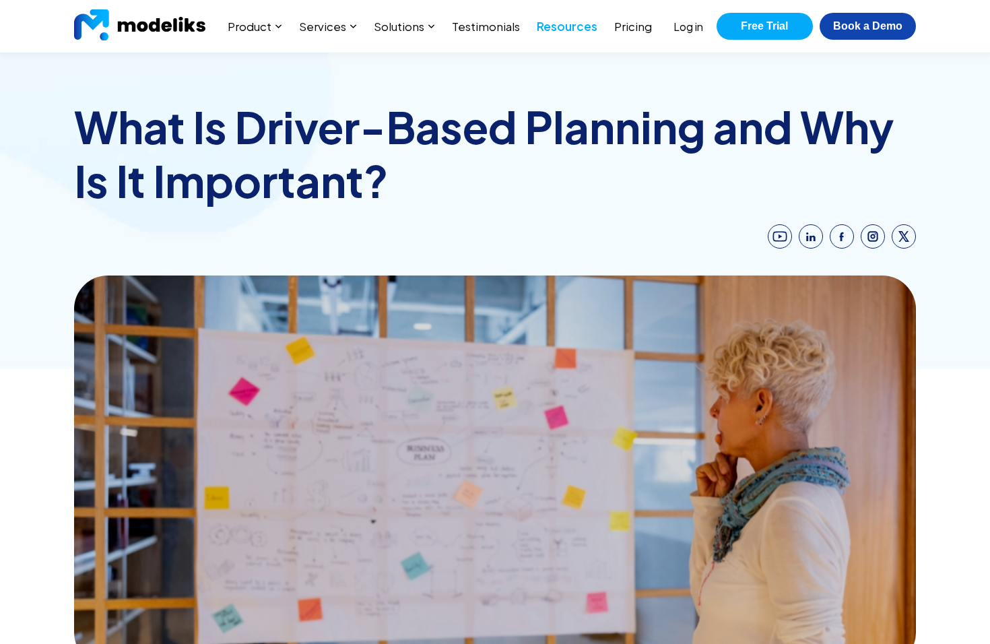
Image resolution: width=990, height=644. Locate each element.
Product (249, 26)
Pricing (633, 26)
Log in (688, 27)
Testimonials (486, 26)
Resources (567, 26)
